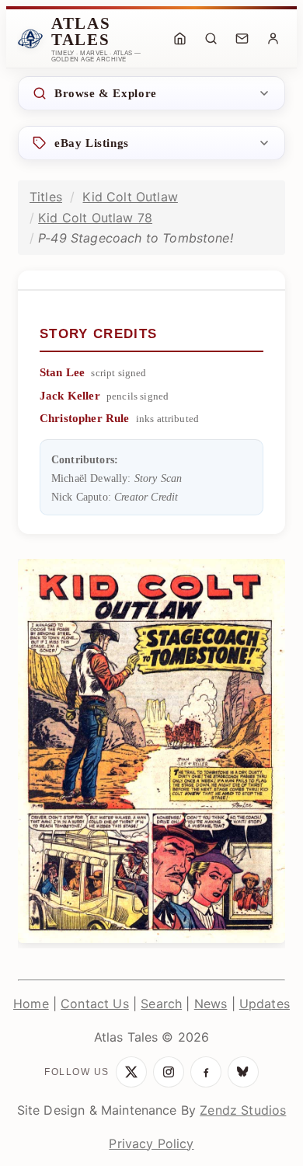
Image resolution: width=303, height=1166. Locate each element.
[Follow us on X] (131, 1071)
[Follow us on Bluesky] (243, 1071)
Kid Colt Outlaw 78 (95, 217)
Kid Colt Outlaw (129, 196)
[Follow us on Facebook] (205, 1071)
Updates (264, 1003)
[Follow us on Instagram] (168, 1071)
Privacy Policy (151, 1143)
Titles (46, 196)
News (211, 1003)
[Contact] (241, 39)
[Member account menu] (272, 39)
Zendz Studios (243, 1110)
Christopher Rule (85, 418)
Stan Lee (62, 372)
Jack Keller (70, 395)
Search (161, 1003)
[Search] (210, 39)
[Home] (179, 39)
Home (31, 1003)
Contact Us (95, 1003)
